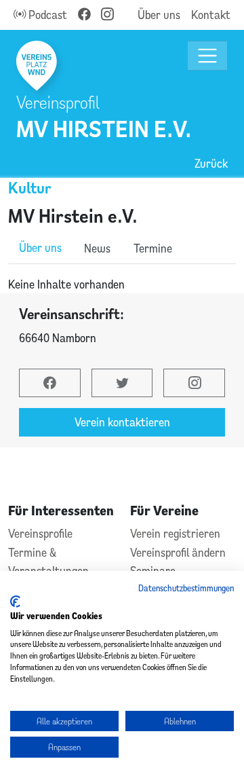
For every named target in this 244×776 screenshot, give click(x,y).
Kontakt (210, 14)
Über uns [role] (40, 247)
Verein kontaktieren (122, 422)
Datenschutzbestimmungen (186, 588)
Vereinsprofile (40, 533)
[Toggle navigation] (207, 56)
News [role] (97, 248)
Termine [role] (153, 248)
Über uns (159, 14)
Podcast (46, 14)
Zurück (211, 163)
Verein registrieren (175, 533)
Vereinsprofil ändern (178, 552)
